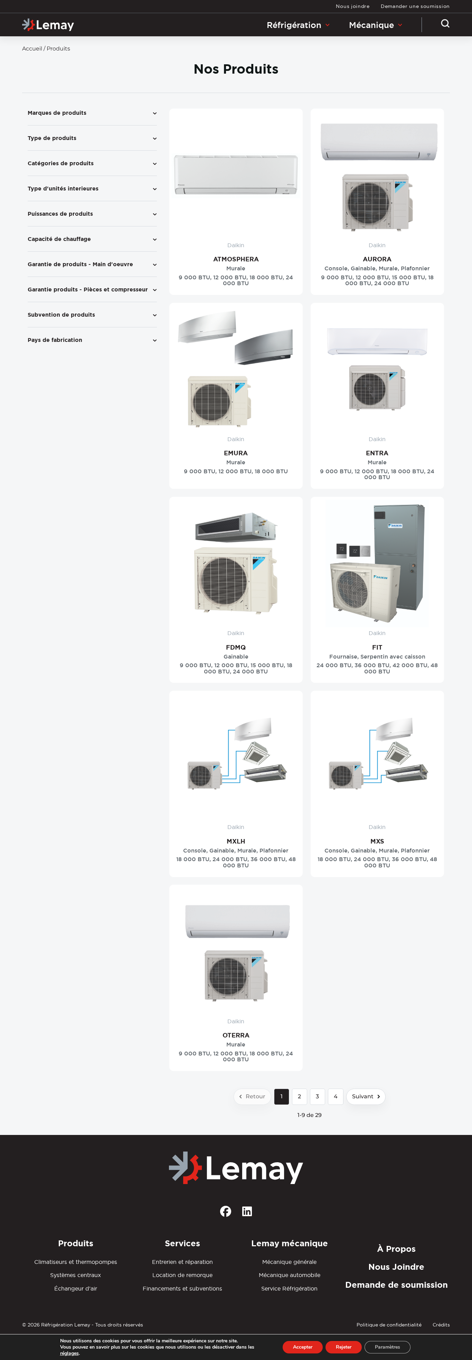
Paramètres (387, 1347)
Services (182, 1243)
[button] (445, 26)
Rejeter (343, 1347)
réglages (69, 1353)
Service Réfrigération (289, 1288)
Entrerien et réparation (182, 1262)
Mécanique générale (289, 1262)
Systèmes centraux (75, 1275)
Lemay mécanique (289, 1243)
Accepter (302, 1347)
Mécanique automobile (289, 1275)
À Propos (396, 1249)
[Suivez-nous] (225, 1213)
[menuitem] (352, 6)
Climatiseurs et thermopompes (75, 1262)
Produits (75, 1243)
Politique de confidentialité (389, 1325)
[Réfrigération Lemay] (48, 24)
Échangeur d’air (75, 1288)
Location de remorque (182, 1275)
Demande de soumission (396, 1284)
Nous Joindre (396, 1266)
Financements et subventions (182, 1288)
